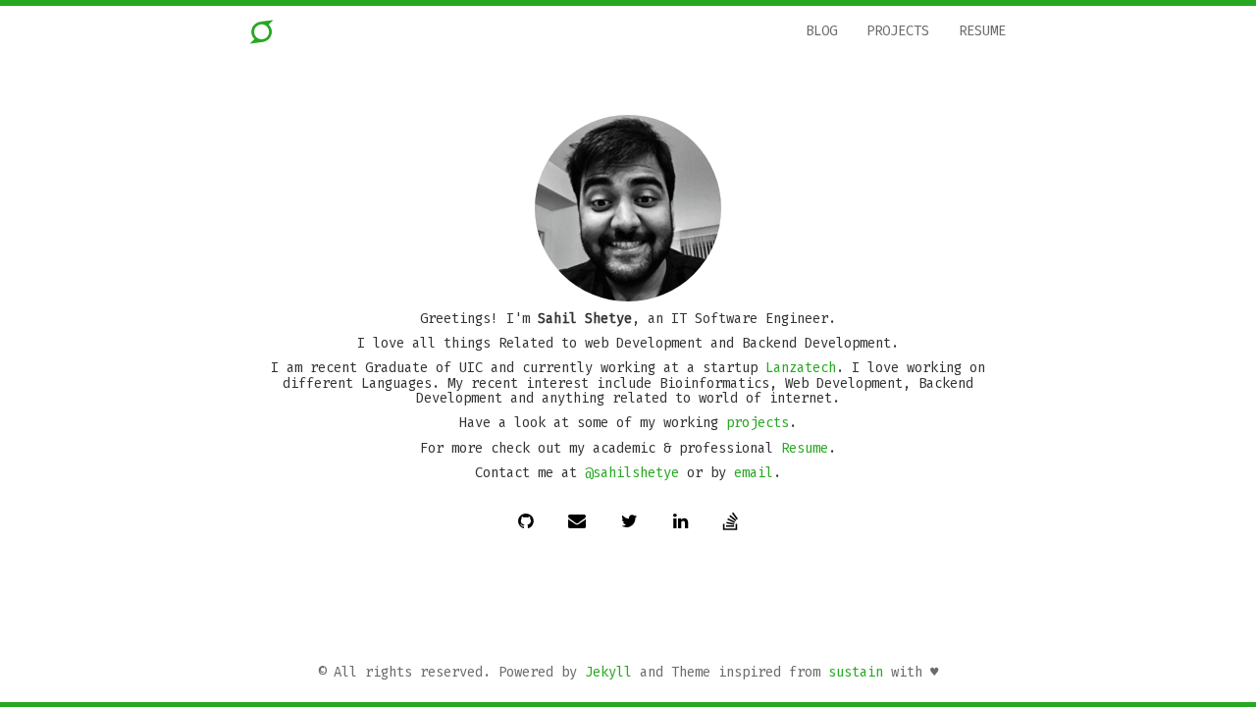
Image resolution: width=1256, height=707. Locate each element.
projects (757, 422)
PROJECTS (897, 31)
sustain (855, 672)
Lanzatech (800, 367)
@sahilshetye (632, 472)
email (753, 472)
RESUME (982, 31)
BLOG (821, 31)
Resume (804, 448)
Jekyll (608, 672)
